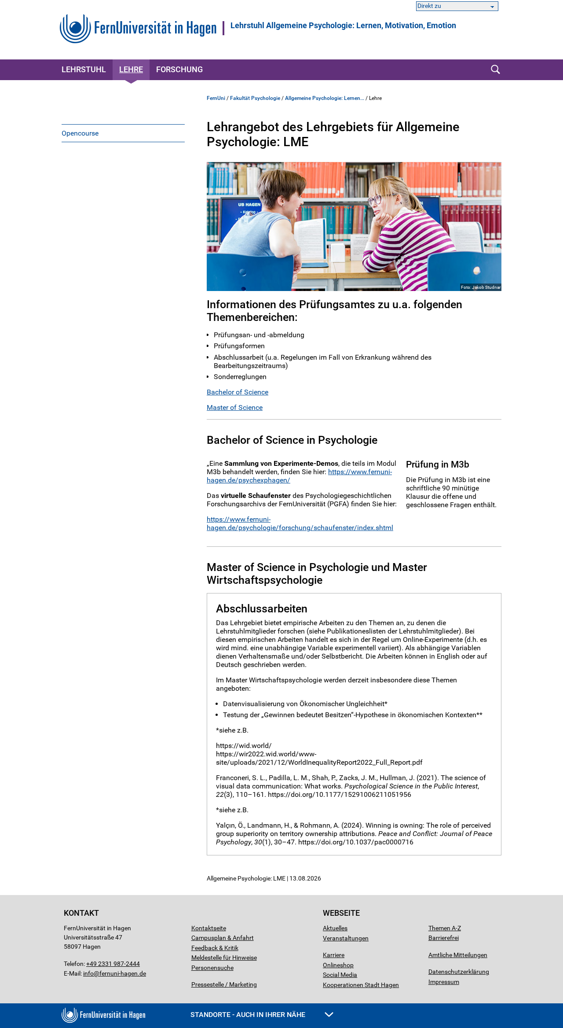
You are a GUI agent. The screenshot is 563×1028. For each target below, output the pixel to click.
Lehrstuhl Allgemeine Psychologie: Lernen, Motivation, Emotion (343, 25)
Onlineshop (338, 965)
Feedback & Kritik (214, 947)
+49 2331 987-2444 (113, 963)
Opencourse (80, 133)
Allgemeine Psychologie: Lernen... (324, 98)
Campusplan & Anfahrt (222, 937)
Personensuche (212, 967)
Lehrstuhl (84, 69)
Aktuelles (335, 928)
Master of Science (235, 407)
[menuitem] (123, 133)
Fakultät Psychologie (255, 98)
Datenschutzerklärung (458, 971)
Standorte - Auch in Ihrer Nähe (248, 1014)
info (88, 973)
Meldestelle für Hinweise (224, 957)
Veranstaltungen (346, 938)
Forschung (179, 69)
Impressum (443, 981)
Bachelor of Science (237, 392)
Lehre (131, 69)
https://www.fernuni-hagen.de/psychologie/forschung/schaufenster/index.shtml (300, 523)
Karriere (333, 954)
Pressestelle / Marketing (224, 984)
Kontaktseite (208, 928)
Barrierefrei (443, 937)
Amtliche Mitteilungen (457, 954)
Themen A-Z (444, 928)
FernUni (216, 98)
